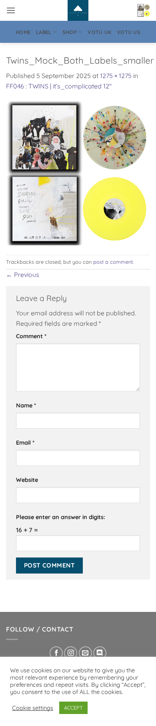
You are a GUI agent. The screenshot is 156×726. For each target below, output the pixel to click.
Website (27, 479)
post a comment (113, 262)
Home (23, 32)
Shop (69, 32)
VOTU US (128, 32)
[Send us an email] (85, 653)
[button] (11, 10)
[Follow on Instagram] (70, 653)
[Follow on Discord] (99, 653)
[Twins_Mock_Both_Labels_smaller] (78, 172)
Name (26, 405)
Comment (31, 336)
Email (25, 442)
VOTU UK (99, 32)
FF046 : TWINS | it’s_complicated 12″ (59, 86)
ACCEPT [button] (73, 707)
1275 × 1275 (116, 76)
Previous (22, 275)
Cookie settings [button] (32, 708)
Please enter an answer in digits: (60, 517)
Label (43, 32)
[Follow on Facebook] (56, 653)
